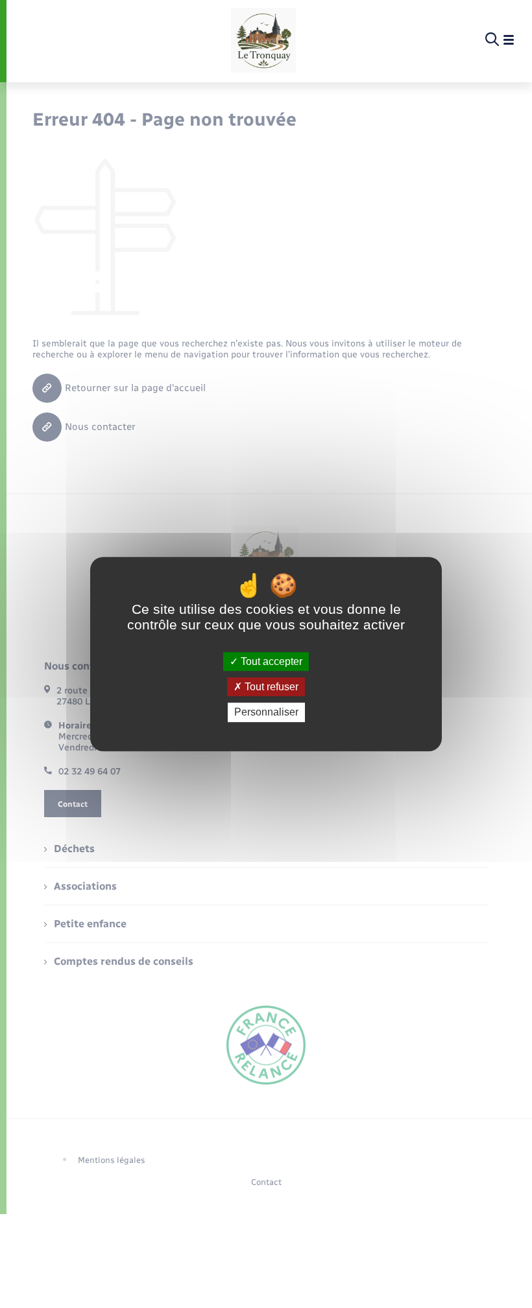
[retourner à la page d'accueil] (263, 40)
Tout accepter (270, 661)
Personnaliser (266, 712)
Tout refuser (270, 686)
